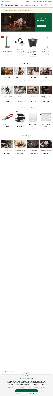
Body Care (33, 96)
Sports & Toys (33, 77)
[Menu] (2, 5)
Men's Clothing (20, 77)
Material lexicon (33, 150)
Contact (3, 1)
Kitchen (46, 77)
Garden (20, 96)
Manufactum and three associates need (19, 381)
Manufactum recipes (20, 150)
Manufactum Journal (46, 150)
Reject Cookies (18, 393)
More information (34, 393)
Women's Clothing (7, 96)
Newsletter (7, 1)
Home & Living (7, 77)
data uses (15, 382)
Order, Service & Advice (35, 1)
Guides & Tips (7, 150)
